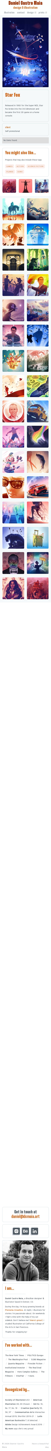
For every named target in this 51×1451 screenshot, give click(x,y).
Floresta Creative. (14, 1310)
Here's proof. (36, 1320)
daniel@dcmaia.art (25, 1217)
